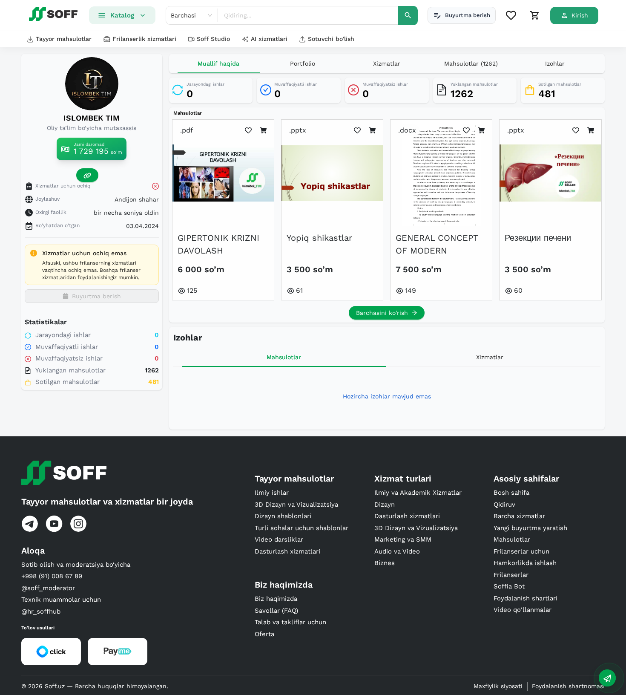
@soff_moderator (48, 588)
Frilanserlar (511, 575)
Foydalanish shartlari (525, 598)
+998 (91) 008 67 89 (51, 576)
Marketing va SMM (402, 539)
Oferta (264, 634)
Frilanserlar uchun (521, 551)
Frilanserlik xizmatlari (144, 38)
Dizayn (384, 504)
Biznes (384, 563)
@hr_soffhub (40, 611)
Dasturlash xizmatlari (287, 551)
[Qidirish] (408, 15)
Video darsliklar (279, 539)
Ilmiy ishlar (272, 492)
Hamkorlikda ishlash (525, 563)
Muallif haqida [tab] (218, 63)
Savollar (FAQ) (276, 610)
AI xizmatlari (269, 38)
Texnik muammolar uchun (61, 599)
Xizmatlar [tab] (489, 357)
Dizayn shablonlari (283, 516)
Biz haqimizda (276, 599)
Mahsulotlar (512, 539)
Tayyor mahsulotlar (64, 38)
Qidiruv (504, 504)
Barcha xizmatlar (519, 516)
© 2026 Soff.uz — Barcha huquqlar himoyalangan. (94, 686)
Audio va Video (397, 551)
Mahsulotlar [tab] (284, 357)
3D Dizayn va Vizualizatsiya (296, 504)
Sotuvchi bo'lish (331, 38)
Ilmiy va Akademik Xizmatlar (418, 492)
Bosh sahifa (511, 492)
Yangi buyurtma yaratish (530, 528)
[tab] (302, 63)
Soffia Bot (509, 586)
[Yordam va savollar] (607, 677)
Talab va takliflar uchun (290, 622)
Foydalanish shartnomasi (568, 686)
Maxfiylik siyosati (498, 686)
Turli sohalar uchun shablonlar (301, 528)
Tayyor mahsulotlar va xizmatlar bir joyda (107, 501)
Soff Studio (213, 38)
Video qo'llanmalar (522, 610)
